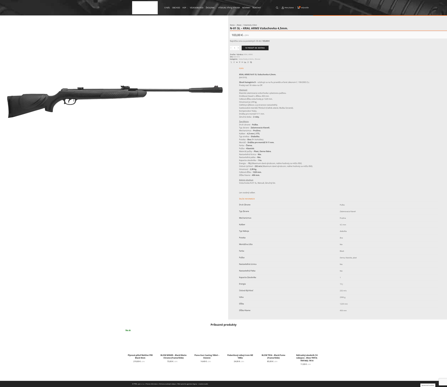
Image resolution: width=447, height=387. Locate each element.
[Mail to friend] (242, 62)
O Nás (167, 7)
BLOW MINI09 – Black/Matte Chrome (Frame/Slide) (173, 356)
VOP (184, 7)
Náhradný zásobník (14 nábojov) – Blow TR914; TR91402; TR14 (307, 358)
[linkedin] (245, 62)
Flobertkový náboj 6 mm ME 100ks (240, 356)
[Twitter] (231, 62)
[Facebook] (234, 62)
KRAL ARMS (248, 54)
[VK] (236, 62)
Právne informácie (152, 384)
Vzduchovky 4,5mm (250, 25)
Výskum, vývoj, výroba (229, 7)
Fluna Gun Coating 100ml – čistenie (206, 356)
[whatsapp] (248, 62)
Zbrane (239, 25)
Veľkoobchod (196, 7)
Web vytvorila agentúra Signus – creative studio (192, 384)
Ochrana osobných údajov (167, 384)
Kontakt (257, 7)
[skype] (251, 62)
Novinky (246, 7)
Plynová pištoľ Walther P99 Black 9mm (140, 356)
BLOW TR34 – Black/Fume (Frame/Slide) (273, 356)
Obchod (176, 7)
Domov (232, 25)
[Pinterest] (239, 62)
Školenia (210, 7)
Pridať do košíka (256, 48)
